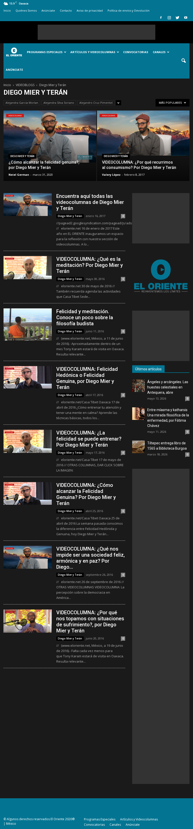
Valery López (111, 174)
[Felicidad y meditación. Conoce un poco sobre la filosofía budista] (28, 324)
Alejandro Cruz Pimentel (96, 102)
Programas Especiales (45, 52)
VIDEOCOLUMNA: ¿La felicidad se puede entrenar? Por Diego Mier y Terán (88, 439)
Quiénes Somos (26, 10)
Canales (159, 52)
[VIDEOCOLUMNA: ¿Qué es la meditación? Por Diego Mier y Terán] (28, 267)
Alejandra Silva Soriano (58, 102)
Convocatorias (135, 52)
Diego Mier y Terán (22, 156)
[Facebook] (161, 17)
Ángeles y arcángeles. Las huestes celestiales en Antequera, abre (167, 387)
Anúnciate (48, 10)
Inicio (7, 10)
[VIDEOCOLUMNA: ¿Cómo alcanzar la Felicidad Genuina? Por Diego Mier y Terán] (28, 493)
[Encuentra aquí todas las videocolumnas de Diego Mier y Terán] (28, 204)
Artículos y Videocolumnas (92, 52)
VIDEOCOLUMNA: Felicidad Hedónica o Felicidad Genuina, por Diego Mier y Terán (87, 378)
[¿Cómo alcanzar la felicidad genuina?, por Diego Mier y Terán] (50, 137)
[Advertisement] (96, 32)
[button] (183, 61)
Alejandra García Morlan (22, 102)
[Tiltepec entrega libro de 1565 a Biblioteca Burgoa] (138, 447)
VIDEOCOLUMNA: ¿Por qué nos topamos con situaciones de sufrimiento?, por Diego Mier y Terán (90, 621)
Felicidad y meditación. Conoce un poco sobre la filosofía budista (84, 317)
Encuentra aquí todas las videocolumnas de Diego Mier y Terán (90, 202)
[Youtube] (185, 17)
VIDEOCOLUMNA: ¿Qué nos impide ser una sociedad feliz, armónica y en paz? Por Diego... (90, 558)
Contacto (66, 10)
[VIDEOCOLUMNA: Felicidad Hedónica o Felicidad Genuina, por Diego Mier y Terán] (28, 377)
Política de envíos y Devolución (129, 10)
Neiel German (19, 174)
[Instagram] (169, 17)
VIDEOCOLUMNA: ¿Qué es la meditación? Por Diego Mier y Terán (89, 265)
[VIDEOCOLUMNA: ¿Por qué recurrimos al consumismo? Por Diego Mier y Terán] (143, 133)
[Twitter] (177, 17)
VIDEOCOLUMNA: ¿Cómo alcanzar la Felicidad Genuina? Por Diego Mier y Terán (86, 494)
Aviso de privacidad (90, 10)
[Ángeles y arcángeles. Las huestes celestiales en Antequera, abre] (138, 385)
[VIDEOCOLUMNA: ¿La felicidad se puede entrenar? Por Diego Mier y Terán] (28, 441)
